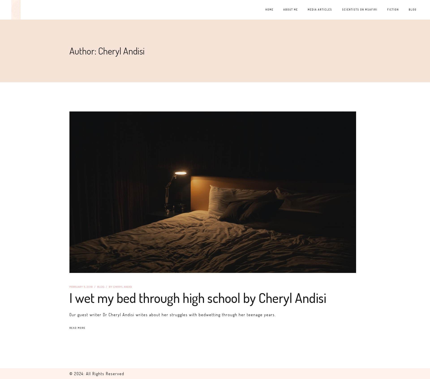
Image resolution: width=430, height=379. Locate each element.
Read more (77, 327)
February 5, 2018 (81, 287)
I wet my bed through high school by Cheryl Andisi (197, 297)
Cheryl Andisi (120, 287)
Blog (100, 287)
